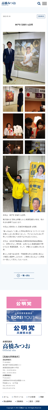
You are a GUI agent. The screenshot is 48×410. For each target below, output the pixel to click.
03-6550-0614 (11, 370)
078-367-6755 (10, 386)
